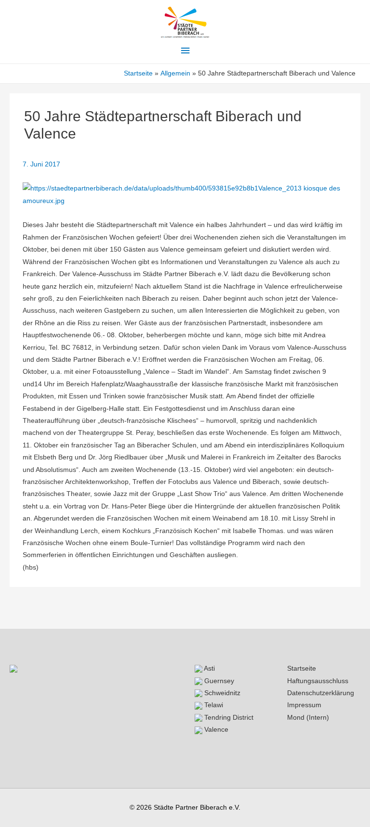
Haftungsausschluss (317, 681)
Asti (208, 668)
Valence (215, 729)
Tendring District (227, 717)
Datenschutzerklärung (320, 693)
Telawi (212, 705)
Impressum (304, 705)
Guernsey (218, 681)
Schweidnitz (221, 693)
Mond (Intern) (308, 717)
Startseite (301, 668)
